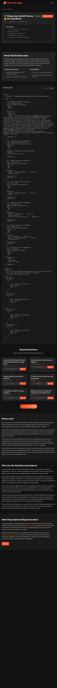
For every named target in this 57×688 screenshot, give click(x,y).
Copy (52, 88)
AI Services (31, 525)
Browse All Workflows (28, 406)
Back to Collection (8, 9)
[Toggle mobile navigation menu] (52, 2)
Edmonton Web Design (8, 534)
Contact (5, 543)
